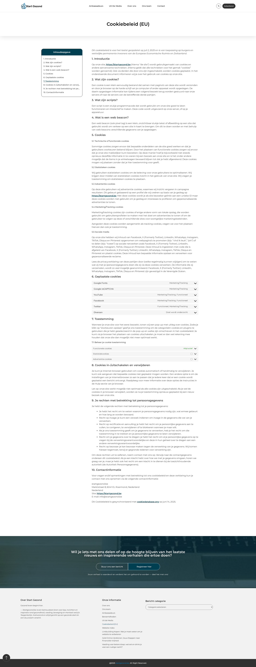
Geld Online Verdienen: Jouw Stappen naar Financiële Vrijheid (121, 639)
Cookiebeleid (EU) (110, 624)
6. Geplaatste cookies (53, 77)
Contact (161, 6)
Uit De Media (115, 6)
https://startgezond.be (118, 64)
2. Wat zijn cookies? (52, 62)
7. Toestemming (51, 81)
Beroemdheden (109, 617)
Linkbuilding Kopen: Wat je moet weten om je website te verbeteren (122, 632)
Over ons (131, 6)
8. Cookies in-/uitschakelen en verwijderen (61, 85)
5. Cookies (48, 73)
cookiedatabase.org (148, 501)
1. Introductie (49, 59)
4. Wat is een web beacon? (56, 70)
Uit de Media (107, 620)
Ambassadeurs (96, 6)
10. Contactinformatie (53, 92)
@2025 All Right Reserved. (128, 663)
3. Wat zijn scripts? (52, 66)
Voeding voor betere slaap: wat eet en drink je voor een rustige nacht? (122, 645)
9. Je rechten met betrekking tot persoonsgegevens (61, 88)
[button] (218, 6)
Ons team (146, 6)
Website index (108, 628)
